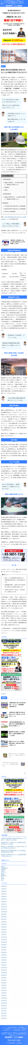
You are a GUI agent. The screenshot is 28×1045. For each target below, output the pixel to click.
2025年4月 (4, 927)
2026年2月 (4, 901)
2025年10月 (4, 911)
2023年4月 (4, 987)
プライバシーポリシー (16, 1028)
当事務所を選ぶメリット (7, 1030)
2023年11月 (4, 970)
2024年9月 (4, 944)
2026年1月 (3, 904)
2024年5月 (4, 954)
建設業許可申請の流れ (13, 1027)
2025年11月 (4, 909)
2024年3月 (4, 960)
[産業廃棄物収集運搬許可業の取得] (14, 824)
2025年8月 (4, 916)
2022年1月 (3, 1018)
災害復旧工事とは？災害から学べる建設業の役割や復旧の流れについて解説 (13, 843)
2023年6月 (4, 982)
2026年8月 (4, 886)
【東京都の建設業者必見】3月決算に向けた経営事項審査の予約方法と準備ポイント (17, 723)
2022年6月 (4, 1013)
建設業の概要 (20, 1027)
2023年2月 (4, 993)
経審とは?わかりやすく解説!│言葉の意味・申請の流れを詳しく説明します (17, 743)
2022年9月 (4, 1005)
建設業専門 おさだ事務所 (14, 6)
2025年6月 (4, 921)
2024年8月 (4, 947)
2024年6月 (4, 952)
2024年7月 (4, 949)
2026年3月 (4, 899)
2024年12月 (4, 937)
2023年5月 (4, 985)
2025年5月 (4, 924)
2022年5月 (4, 1015)
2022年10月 (4, 1003)
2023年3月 (4, 990)
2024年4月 (4, 957)
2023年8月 (4, 977)
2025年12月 (4, 906)
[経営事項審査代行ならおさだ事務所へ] (14, 805)
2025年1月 (3, 934)
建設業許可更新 (17, 1030)
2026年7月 (4, 888)
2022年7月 (4, 1010)
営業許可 (4, 693)
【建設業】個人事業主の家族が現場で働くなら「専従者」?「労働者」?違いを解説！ (13, 839)
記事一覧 (23, 1030)
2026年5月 (4, 894)
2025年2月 (4, 932)
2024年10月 (4, 942)
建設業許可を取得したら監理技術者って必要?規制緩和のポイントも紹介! (17, 733)
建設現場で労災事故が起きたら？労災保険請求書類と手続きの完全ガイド (13, 855)
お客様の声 (24, 1028)
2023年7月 (4, 980)
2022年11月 (4, 1000)
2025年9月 (4, 914)
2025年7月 (4, 919)
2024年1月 (3, 965)
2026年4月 (4, 896)
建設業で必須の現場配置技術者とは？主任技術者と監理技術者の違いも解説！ (13, 851)
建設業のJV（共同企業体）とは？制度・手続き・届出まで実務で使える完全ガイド (13, 847)
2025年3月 (4, 929)
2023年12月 (4, 967)
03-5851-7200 (14, 1040)
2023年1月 (3, 995)
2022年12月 (4, 998)
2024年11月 (4, 939)
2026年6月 (4, 891)
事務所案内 (8, 1028)
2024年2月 (4, 962)
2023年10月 (4, 972)
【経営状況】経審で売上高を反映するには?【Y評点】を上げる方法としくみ (17, 714)
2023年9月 (4, 975)
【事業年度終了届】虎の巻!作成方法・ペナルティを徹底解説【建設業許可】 (17, 704)
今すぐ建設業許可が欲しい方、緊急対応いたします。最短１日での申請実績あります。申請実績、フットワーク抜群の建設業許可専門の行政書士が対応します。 (14, 1034)
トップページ (4, 1027)
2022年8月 (4, 1008)
